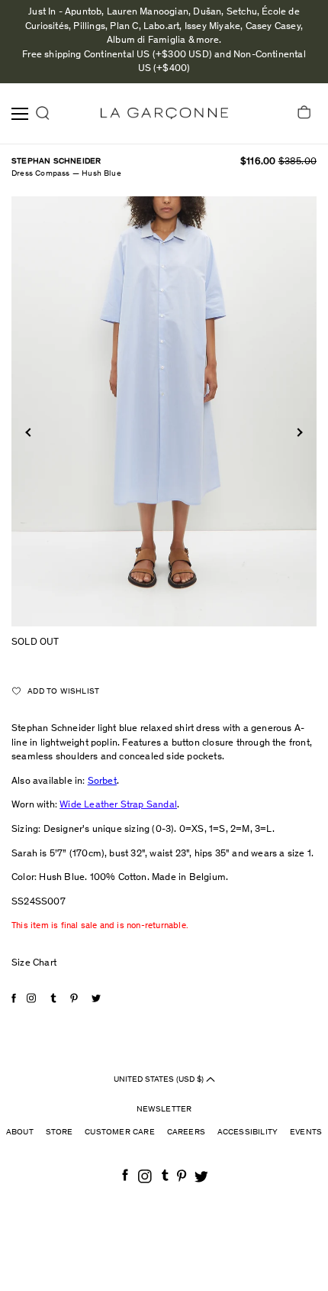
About (20, 1132)
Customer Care (120, 1132)
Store (59, 1132)
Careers (186, 1132)
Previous (29, 432)
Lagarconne (164, 113)
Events (306, 1132)
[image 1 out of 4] (164, 411)
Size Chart (33, 964)
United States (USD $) (160, 1079)
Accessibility (247, 1132)
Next (298, 432)
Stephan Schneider (56, 161)
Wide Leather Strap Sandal (118, 806)
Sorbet (102, 782)
